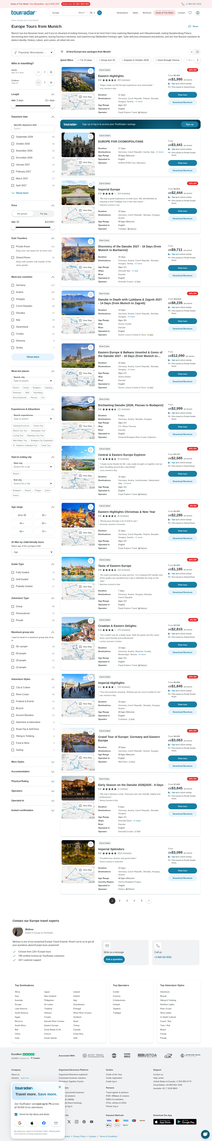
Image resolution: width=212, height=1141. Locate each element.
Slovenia (139, 651)
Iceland (76, 992)
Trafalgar (122, 229)
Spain (75, 1021)
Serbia (130, 263)
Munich (16, 388)
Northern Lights (167, 1004)
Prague (38, 490)
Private (19, 620)
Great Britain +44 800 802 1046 (167, 1085)
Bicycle (20, 708)
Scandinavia (78, 1004)
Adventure (165, 992)
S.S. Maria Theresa (127, 426)
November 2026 (24, 150)
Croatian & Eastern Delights (117, 625)
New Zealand (50, 996)
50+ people (22, 646)
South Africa (20, 1025)
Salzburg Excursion (21, 426)
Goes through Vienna (168, 60)
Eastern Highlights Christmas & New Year (126, 511)
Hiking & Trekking (25, 736)
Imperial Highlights (111, 682)
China (17, 1034)
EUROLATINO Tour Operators (132, 163)
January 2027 (23, 164)
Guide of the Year (114, 1074)
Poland (146, 98)
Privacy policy (54, 1131)
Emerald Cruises (125, 281)
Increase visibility (66, 1099)
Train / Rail (165, 1025)
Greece (47, 1034)
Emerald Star (124, 271)
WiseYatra (122, 762)
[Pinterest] (84, 1122)
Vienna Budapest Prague (129, 882)
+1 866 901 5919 (193, 4)
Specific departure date (25, 125)
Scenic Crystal (124, 324)
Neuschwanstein (20, 397)
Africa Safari (165, 1013)
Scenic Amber (124, 377)
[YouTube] (91, 1122)
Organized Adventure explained (73, 1074)
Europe (18, 1004)
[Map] (197, 51)
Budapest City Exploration (42, 440)
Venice (16, 495)
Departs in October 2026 (136, 60)
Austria (130, 101)
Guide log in (111, 1081)
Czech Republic (135, 98)
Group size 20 (108, 60)
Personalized (23, 613)
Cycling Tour (18, 436)
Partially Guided (24, 586)
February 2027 (23, 171)
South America (21, 1013)
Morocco (19, 1021)
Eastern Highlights (111, 76)
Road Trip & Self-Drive (27, 729)
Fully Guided (22, 572)
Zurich (47, 490)
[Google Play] (186, 1122)
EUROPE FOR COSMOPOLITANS (120, 141)
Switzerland (154, 480)
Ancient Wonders (25, 715)
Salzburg (48, 388)
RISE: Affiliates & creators (117, 1096)
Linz (43, 397)
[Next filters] (198, 60)
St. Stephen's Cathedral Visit (25, 445)
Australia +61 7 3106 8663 (165, 1088)
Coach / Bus (165, 1021)
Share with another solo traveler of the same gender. (33, 263)
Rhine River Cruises (82, 1013)
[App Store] (163, 1122)
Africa (17, 992)
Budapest (37, 388)
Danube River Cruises (54, 1021)
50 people (21, 653)
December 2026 (24, 157)
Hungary (122, 101)
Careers (20, 1078)
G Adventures (119, 1000)
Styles (135, 13)
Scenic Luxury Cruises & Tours (132, 335)
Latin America (21, 1008)
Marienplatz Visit (38, 431)
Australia (19, 1000)
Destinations (122, 13)
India (17, 1038)
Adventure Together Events (71, 1081)
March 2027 (22, 178)
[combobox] (33, 380)
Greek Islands (50, 1038)
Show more (22, 193)
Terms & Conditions (108, 1136)
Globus (121, 889)
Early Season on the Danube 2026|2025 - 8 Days (130, 784)
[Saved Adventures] (190, 13)
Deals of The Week (164, 13)
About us (15, 1074)
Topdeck (117, 1008)
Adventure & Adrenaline (28, 722)
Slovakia (154, 98)
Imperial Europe (109, 189)
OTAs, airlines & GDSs (116, 1103)
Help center (158, 1078)
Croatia (147, 651)
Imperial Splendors (111, 849)
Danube (121, 274)
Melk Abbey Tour (20, 440)
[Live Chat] (205, 1134)
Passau (34, 397)
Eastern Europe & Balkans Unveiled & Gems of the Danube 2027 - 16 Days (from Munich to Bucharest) (130, 356)
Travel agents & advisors (117, 1092)
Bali (16, 1029)
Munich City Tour (20, 431)
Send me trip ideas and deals (34, 1114)
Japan (47, 992)
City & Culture (23, 687)
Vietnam (48, 1013)
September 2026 (24, 137)
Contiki (116, 992)
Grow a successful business (71, 1092)
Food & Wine (22, 743)
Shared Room (23, 257)
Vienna (26, 388)
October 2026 (23, 144)
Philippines (49, 1000)
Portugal (77, 1008)
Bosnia (134, 654)
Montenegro (123, 654)
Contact (181, 13)
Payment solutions (67, 1096)
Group (19, 606)
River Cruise (22, 694)
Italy (152, 152)
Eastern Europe (51, 1025)
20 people (21, 660)
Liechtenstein (141, 480)
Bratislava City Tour (35, 436)
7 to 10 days (86, 60)
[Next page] (149, 900)
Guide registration (114, 1078)
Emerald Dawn (125, 820)
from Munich (34, 20)
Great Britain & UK (52, 1029)
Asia (17, 996)
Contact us (158, 1074)
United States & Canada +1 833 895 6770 (172, 1081)
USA (75, 1038)
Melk (27, 393)
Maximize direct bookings (70, 1103)
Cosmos (116, 996)
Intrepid (116, 1004)
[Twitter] (69, 1122)
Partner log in (112, 1106)
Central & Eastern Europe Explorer (122, 454)
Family (163, 1034)
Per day (43, 214)
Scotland (77, 1017)
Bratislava (17, 393)
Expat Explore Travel (127, 112)
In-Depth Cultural (168, 1017)
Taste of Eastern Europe (114, 565)
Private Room (23, 246)
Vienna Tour (38, 426)
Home (13, 20)
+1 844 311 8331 (163, 957)
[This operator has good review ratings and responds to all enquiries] (132, 762)
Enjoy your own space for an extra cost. (34, 250)
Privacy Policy (79, 1136)
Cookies (92, 1136)
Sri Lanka (48, 1004)
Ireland (76, 996)
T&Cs (46, 1131)
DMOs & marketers (114, 1099)
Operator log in (65, 1106)
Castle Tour (46, 445)
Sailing (19, 750)
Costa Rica (78, 1034)
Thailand (48, 1008)
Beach (163, 1029)
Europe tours (22, 20)
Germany (122, 98)
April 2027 (21, 185)
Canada (76, 1029)
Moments (147, 13)
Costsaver (122, 719)
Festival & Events (25, 701)
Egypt (17, 1017)
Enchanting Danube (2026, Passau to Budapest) (130, 405)
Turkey (76, 1025)
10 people (21, 667)
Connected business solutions (72, 1078)
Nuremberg (38, 393)
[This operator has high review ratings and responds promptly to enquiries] (138, 281)
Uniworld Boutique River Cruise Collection (137, 437)
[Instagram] (76, 1122)
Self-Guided (22, 579)
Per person (22, 214)
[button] (182, 83)
